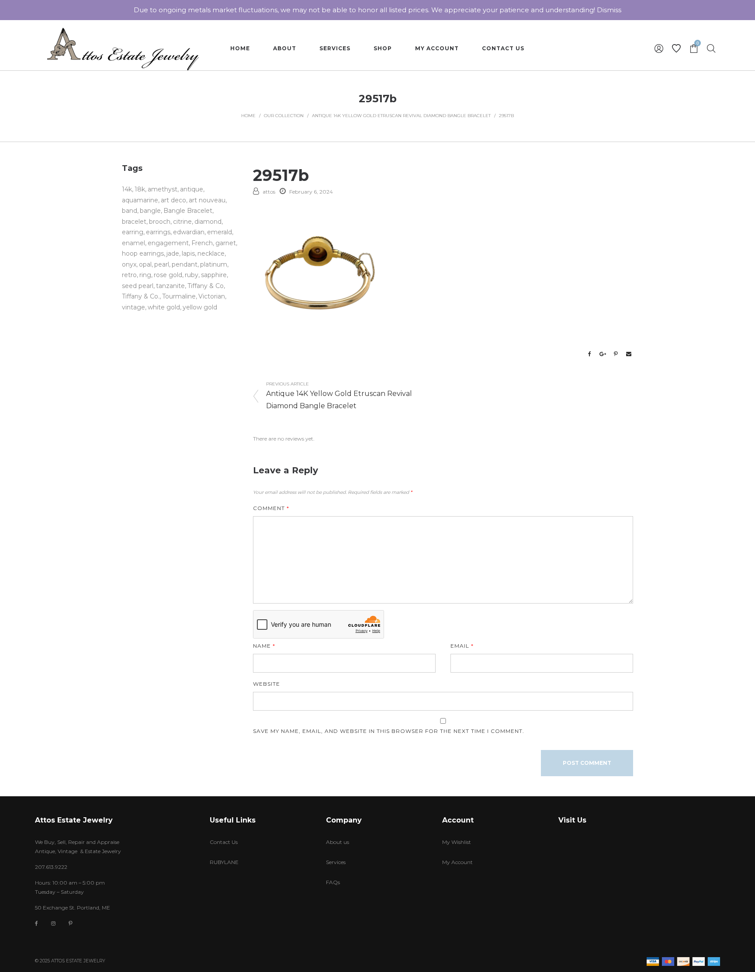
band (129, 211)
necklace (211, 253)
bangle (150, 211)
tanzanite (170, 286)
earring (132, 232)
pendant (184, 264)
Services (336, 862)
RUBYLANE (224, 862)
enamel (133, 243)
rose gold (168, 275)
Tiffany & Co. (140, 296)
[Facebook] (36, 923)
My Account (457, 862)
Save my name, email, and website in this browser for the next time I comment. (388, 731)
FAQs (333, 882)
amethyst (162, 189)
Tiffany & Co (205, 286)
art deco (173, 200)
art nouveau (207, 200)
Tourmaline (179, 296)
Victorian (211, 296)
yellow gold (200, 307)
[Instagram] (53, 923)
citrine (182, 222)
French (202, 243)
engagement (168, 243)
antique (191, 189)
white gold (164, 307)
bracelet (134, 222)
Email (462, 645)
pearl (161, 264)
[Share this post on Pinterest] (615, 354)
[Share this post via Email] (628, 354)
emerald (219, 232)
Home (248, 115)
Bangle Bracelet (187, 211)
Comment (271, 508)
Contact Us (224, 842)
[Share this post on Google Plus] (602, 354)
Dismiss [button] (609, 10)
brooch (159, 222)
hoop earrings (143, 253)
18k (140, 189)
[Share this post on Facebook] (589, 354)
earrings (158, 232)
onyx (129, 264)
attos (269, 191)
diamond (208, 222)
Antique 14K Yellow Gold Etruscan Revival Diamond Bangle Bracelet (401, 115)
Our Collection (284, 115)
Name (264, 645)
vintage (133, 307)
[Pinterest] (71, 923)
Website (266, 683)
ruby (191, 275)
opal (145, 264)
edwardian (188, 232)
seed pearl (137, 286)
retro (129, 275)
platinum (213, 264)
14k (127, 189)
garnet (225, 243)
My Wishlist (456, 842)
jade (172, 253)
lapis (188, 253)
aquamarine (140, 200)
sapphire (214, 275)
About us (337, 842)
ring (145, 275)
